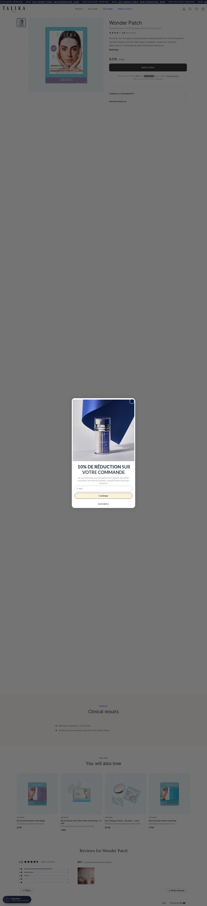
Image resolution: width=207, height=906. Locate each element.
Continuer (103, 495)
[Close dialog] (132, 401)
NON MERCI (103, 504)
